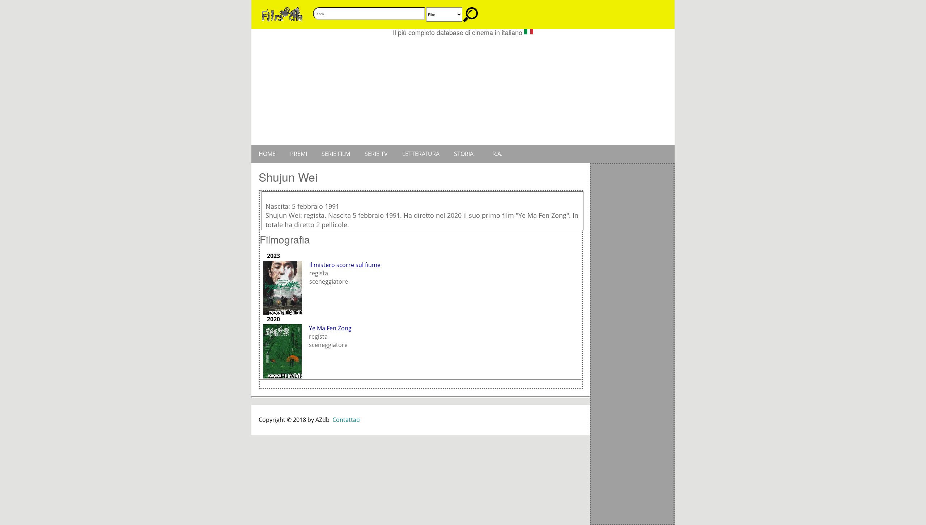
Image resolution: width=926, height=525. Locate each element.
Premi (298, 154)
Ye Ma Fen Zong (330, 328)
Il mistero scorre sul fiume (345, 265)
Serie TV (376, 154)
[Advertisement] (463, 90)
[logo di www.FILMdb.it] (282, 14)
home (267, 154)
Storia (463, 154)
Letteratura (420, 154)
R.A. (497, 154)
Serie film (336, 154)
